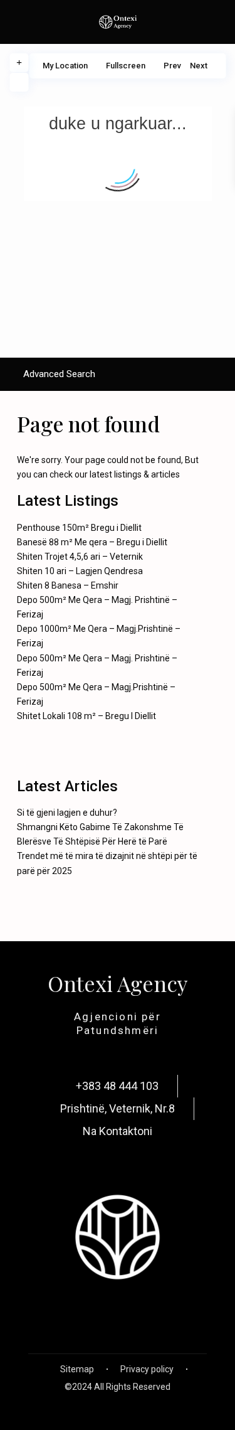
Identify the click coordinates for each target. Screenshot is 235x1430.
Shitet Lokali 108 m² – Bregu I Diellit (86, 716)
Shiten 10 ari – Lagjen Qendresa (80, 571)
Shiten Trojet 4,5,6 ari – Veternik (80, 557)
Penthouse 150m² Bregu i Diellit (79, 528)
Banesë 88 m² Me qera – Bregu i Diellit (92, 542)
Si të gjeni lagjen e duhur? (67, 813)
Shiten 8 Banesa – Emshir (67, 585)
